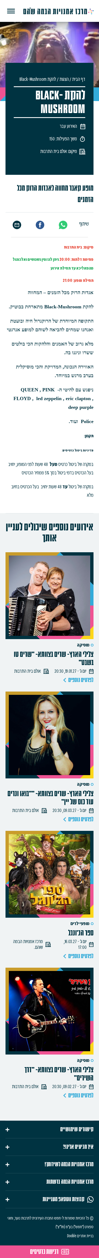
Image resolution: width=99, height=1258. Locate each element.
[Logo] (58, 11)
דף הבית (78, 79)
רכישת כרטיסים (44, 1251)
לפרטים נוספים (81, 680)
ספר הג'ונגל (81, 933)
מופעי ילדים (79, 923)
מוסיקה (83, 645)
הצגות (64, 79)
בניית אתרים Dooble (80, 1236)
